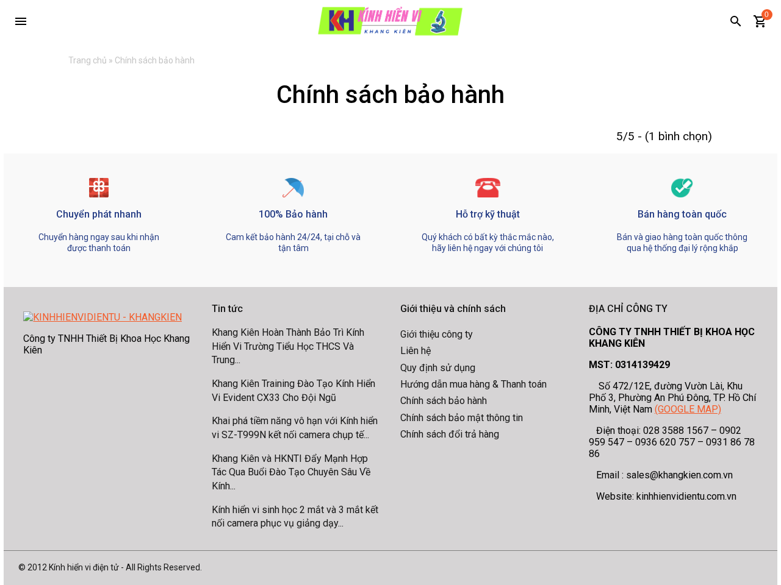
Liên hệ (415, 350)
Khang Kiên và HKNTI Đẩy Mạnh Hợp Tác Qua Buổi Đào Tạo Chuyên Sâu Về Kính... (291, 472)
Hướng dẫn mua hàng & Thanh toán (473, 384)
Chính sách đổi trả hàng (449, 434)
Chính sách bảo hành (443, 400)
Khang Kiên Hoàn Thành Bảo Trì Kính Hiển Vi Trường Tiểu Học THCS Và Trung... (288, 346)
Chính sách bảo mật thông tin (461, 418)
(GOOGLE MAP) (688, 409)
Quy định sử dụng (437, 368)
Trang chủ (87, 60)
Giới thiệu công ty (436, 334)
